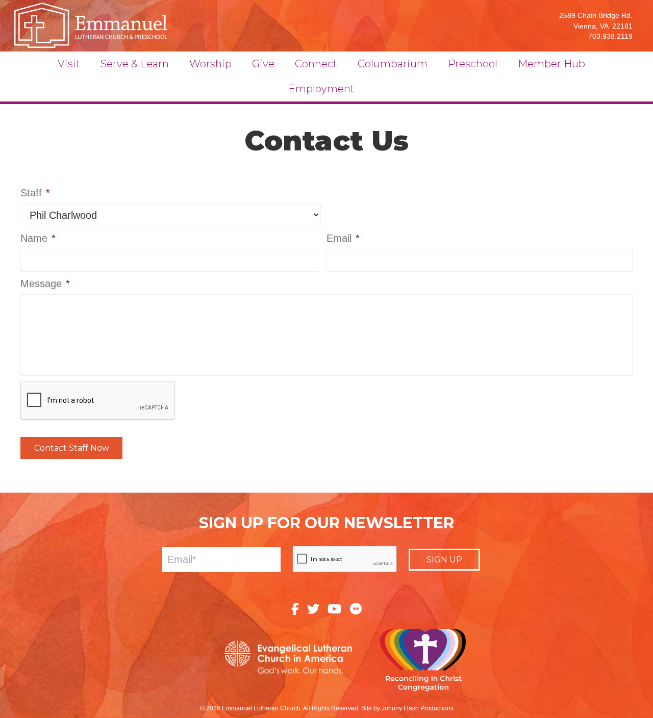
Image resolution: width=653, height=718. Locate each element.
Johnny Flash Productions (418, 708)
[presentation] (97, 401)
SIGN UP (444, 560)
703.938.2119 (610, 36)
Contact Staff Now (71, 448)
